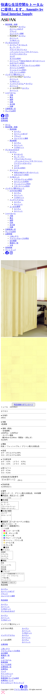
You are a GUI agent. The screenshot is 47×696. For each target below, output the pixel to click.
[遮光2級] (8, 569)
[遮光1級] (8, 567)
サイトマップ (10, 250)
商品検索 (13, 141)
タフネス (15, 58)
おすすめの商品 (16, 191)
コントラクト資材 (17, 33)
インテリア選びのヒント (14, 74)
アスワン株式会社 (21, 689)
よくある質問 (15, 207)
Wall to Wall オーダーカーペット (32, 61)
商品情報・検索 (11, 24)
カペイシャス (17, 68)
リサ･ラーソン (17, 72)
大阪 (11, 95)
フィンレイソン (18, 70)
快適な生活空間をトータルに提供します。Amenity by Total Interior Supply (22, 9)
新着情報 (4, 662)
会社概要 (13, 241)
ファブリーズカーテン (18, 54)
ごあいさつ (14, 236)
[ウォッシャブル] (8, 565)
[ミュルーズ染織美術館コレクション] (12, 574)
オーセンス (23, 45)
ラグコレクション (31, 65)
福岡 (11, 99)
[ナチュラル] (7, 554)
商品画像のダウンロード (23, 405)
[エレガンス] (7, 556)
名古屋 (12, 104)
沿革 (11, 245)
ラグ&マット (15, 40)
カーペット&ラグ (16, 29)
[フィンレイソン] (12, 580)
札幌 (11, 106)
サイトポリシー (7, 674)
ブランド (13, 31)
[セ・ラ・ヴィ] (9, 504)
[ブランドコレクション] (9, 507)
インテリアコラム (17, 200)
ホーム (7, 125)
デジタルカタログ (12, 43)
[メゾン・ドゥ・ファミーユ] (12, 576)
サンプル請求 (10, 111)
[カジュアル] (7, 558)
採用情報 (8, 247)
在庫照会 (4, 669)
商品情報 (13, 129)
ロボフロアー (17, 63)
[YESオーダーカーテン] (9, 509)
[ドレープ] (6, 513)
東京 (11, 97)
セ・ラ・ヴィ (15, 47)
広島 (11, 102)
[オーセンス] (9, 502)
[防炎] (8, 563)
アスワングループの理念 (19, 238)
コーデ (12, 56)
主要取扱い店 (10, 109)
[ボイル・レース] (6, 515)
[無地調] (7, 552)
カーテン (22, 27)
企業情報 (8, 234)
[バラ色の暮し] (12, 578)
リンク (3, 671)
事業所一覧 (14, 243)
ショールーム (10, 93)
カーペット (14, 38)
